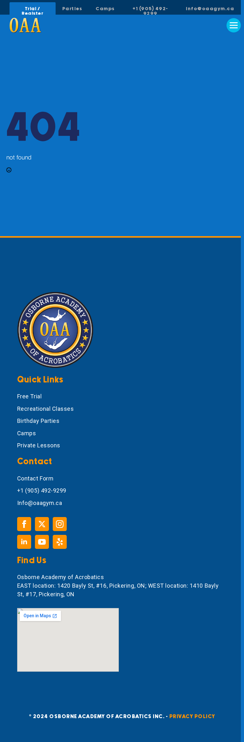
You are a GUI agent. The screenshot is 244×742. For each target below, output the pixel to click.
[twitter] (42, 524)
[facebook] (24, 524)
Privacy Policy (192, 716)
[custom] (60, 542)
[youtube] (42, 542)
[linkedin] (24, 542)
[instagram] (60, 524)
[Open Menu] (234, 25)
